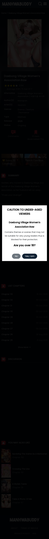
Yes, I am (29, 256)
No (16, 256)
